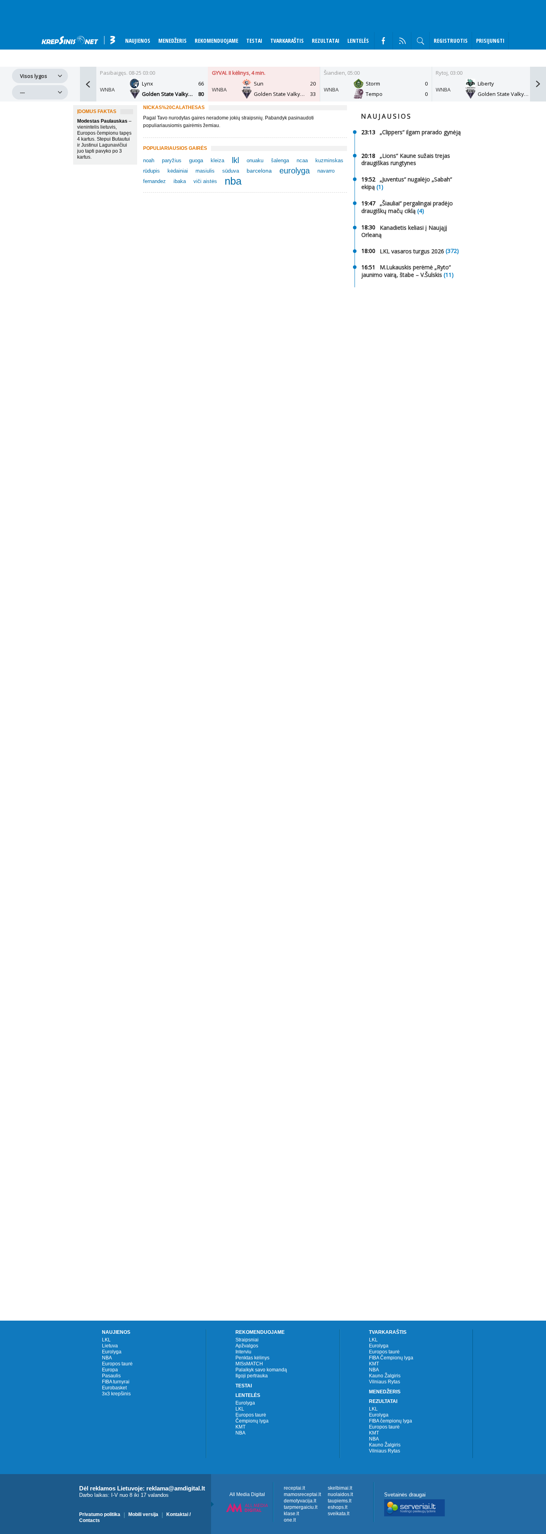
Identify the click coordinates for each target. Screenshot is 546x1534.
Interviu (243, 1352)
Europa (110, 1370)
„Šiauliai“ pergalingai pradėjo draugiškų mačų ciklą (407, 207)
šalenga (280, 160)
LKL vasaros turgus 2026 (412, 251)
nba (233, 181)
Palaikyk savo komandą (261, 1370)
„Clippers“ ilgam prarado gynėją (420, 132)
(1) (380, 187)
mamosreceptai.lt (302, 1494)
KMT (240, 1427)
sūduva (230, 171)
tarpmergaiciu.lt (300, 1507)
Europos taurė (117, 1364)
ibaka (179, 181)
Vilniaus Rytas (384, 1382)
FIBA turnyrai (116, 1382)
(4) (420, 211)
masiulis (205, 171)
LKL (106, 1340)
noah (148, 160)
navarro (326, 171)
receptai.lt (294, 1488)
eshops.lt (337, 1507)
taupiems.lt (339, 1501)
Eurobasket (114, 1388)
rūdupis (151, 171)
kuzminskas (329, 160)
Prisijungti (490, 40)
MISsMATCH (249, 1364)
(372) (452, 251)
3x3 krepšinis (116, 1394)
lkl (235, 160)
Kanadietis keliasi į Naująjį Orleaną (404, 230)
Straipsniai (247, 1340)
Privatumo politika (99, 1514)
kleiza (217, 160)
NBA (107, 1358)
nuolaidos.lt (340, 1494)
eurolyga (294, 170)
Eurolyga (112, 1352)
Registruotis (451, 40)
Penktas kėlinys (252, 1358)
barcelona (259, 170)
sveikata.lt (338, 1513)
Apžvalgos (246, 1346)
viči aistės (205, 181)
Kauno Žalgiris (385, 1376)
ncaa (302, 160)
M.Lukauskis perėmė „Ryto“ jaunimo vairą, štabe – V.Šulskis (406, 271)
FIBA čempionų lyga (390, 1421)
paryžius (171, 160)
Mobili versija (143, 1514)
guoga (196, 160)
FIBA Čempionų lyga (391, 1358)
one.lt (290, 1520)
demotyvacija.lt (300, 1501)
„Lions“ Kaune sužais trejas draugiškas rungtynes (405, 159)
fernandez (154, 181)
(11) (449, 275)
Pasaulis (111, 1376)
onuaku (255, 160)
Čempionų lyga (252, 1421)
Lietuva (110, 1346)
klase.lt (291, 1513)
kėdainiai (177, 171)
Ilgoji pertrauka (251, 1376)
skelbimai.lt (340, 1488)
